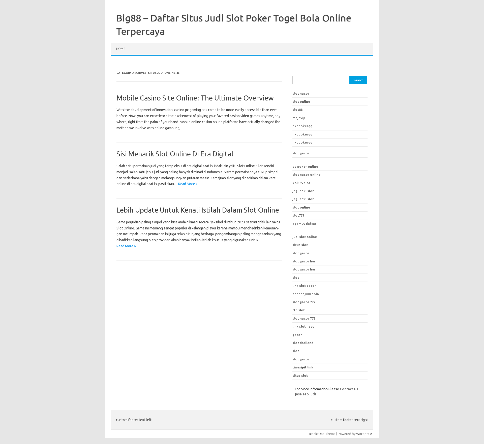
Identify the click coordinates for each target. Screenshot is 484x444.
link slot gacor (304, 326)
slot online (301, 101)
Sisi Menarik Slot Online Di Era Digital (174, 154)
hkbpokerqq (302, 126)
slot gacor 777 (303, 318)
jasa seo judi (305, 394)
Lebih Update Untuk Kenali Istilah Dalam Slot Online (197, 210)
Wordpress (364, 433)
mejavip (298, 118)
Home (120, 48)
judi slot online (304, 236)
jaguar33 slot (303, 191)
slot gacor (300, 93)
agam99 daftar (304, 223)
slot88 (297, 109)
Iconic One (316, 433)
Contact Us (349, 389)
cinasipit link (302, 367)
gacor (297, 334)
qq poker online (305, 166)
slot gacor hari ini (306, 261)
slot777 (298, 215)
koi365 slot (301, 183)
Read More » (188, 184)
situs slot (300, 245)
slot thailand (302, 343)
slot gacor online (306, 174)
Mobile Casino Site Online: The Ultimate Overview (195, 98)
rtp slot (298, 310)
